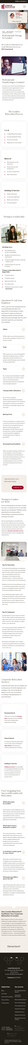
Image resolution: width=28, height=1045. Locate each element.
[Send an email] (6, 959)
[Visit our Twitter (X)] (22, 959)
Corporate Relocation (18, 996)
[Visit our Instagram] (19, 962)
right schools (7, 745)
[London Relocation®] (8, 6)
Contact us (24, 1)
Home (3, 31)
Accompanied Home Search (20, 991)
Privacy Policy (5, 1000)
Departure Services (20, 1015)
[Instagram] (9, 3)
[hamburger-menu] (24, 6)
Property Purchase (20, 1009)
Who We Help (10, 31)
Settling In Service (19, 1012)
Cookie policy (5, 1003)
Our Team (4, 993)
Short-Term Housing (20, 1002)
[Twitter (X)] (6, 3)
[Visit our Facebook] (8, 962)
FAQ (16, 1)
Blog (2, 990)
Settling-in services (9, 767)
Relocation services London (20, 1019)
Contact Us (18, 487)
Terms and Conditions (7, 996)
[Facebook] (2, 3)
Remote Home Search (20, 999)
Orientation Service (20, 1005)
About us (19, 1)
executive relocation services (15, 531)
